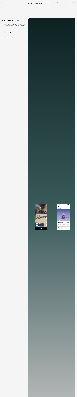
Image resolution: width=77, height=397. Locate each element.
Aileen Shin (4, 2)
